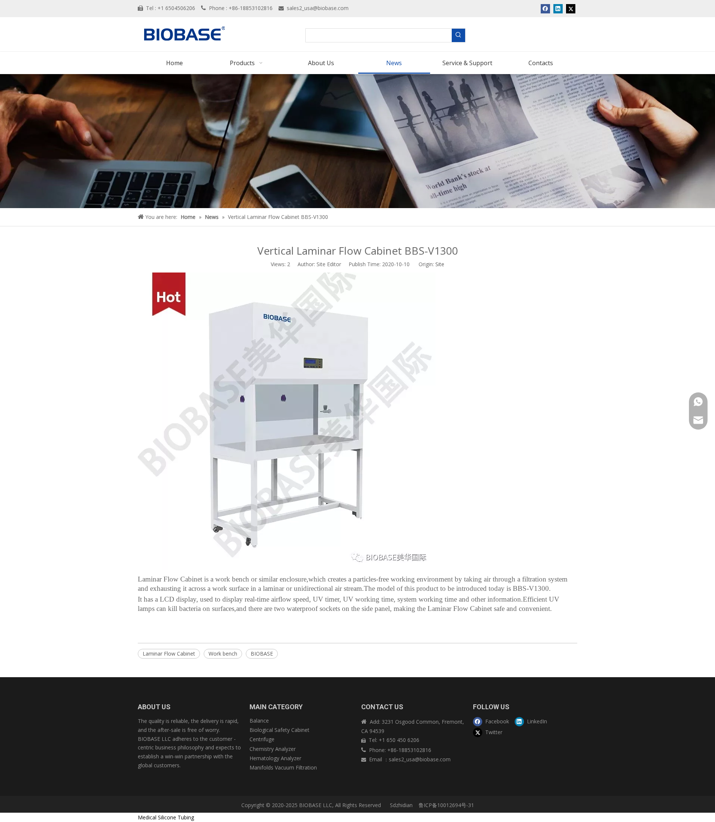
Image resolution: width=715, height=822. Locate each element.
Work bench (223, 653)
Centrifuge (262, 739)
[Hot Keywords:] (458, 35)
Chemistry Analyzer (273, 748)
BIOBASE (262, 653)
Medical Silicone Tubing (166, 817)
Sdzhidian (400, 805)
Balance (259, 720)
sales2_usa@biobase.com (318, 8)
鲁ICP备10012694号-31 (446, 805)
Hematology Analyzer (275, 758)
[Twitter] (570, 8)
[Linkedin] (558, 8)
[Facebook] (545, 8)
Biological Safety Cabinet (279, 729)
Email (376, 759)
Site (439, 264)
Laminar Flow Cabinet (169, 653)
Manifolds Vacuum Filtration (283, 767)
